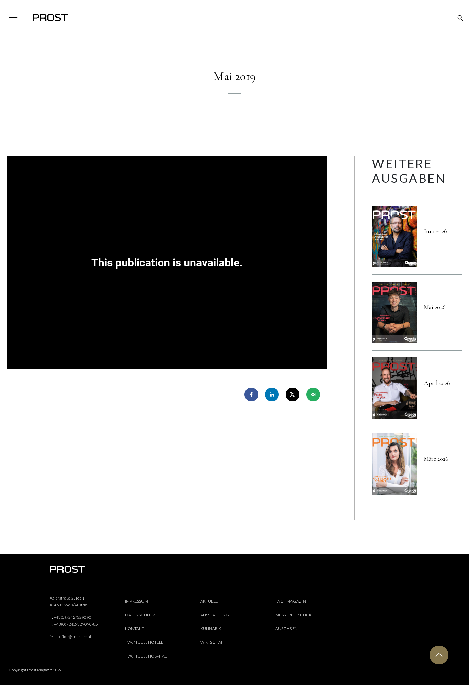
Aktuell (209, 601)
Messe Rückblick (293, 614)
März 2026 (436, 459)
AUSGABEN (286, 628)
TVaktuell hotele (144, 642)
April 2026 (437, 383)
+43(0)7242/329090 (72, 617)
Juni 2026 (435, 231)
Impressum (136, 601)
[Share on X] (292, 394)
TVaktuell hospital (146, 656)
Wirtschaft (213, 642)
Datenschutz (140, 614)
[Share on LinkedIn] (272, 394)
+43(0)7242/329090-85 (76, 624)
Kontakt (134, 628)
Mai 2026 (435, 307)
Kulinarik (210, 628)
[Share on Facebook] (251, 394)
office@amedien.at (75, 636)
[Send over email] (313, 394)
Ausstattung (214, 614)
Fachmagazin (290, 601)
